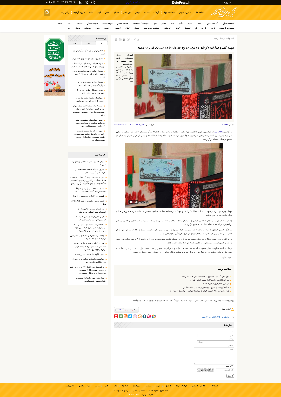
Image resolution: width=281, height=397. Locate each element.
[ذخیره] (124, 39)
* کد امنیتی (229, 366)
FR (66, 2)
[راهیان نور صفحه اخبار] (54, 80)
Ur (54, 2)
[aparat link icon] (149, 316)
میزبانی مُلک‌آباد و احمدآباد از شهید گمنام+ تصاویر (209, 280)
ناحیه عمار (199, 300)
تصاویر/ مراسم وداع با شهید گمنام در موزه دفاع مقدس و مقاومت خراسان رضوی (198, 291)
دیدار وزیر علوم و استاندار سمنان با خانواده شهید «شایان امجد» (91, 279)
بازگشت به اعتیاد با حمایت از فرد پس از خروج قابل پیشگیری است (89, 260)
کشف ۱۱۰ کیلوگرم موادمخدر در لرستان (88, 196)
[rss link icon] (125, 316)
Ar (46, 2)
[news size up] (138, 39)
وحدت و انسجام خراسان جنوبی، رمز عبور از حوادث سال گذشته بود (88, 237)
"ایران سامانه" (134, 394)
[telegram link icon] (130, 316)
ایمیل (231, 338)
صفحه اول (214, 386)
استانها (231, 38)
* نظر (231, 345)
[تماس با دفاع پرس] (87, 2)
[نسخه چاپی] (116, 39)
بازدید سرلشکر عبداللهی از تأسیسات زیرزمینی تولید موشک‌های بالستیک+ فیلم (88, 65)
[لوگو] (223, 18)
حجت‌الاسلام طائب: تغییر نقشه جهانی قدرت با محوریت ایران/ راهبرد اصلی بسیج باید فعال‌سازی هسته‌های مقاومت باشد (89, 110)
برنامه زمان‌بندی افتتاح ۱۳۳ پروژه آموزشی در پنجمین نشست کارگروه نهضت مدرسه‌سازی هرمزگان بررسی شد (88, 270)
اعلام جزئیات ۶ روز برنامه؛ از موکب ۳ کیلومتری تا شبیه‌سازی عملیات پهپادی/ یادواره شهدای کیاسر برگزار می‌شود (90, 227)
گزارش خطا (226, 309)
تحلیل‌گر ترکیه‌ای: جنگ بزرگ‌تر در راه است (89, 52)
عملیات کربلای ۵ (161, 300)
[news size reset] (133, 39)
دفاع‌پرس (218, 131)
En (50, 2)
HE (62, 2)
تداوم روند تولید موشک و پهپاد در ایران (87, 58)
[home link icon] (116, 316)
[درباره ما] (93, 2)
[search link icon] (121, 316)
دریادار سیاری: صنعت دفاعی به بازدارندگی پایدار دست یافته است (91, 83)
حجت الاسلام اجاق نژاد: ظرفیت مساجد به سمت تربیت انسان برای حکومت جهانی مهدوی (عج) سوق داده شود (88, 246)
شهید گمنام (174, 300)
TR (70, 2)
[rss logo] (80, 3)
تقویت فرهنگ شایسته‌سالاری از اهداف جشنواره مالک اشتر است (205, 276)
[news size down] (128, 39)
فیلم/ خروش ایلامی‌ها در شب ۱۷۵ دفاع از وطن (88, 202)
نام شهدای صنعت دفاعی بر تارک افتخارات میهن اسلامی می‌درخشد (92, 210)
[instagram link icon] (135, 316)
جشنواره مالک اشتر (213, 300)
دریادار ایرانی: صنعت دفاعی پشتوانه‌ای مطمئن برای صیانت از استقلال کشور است (88, 74)
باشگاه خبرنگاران (133, 2)
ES (58, 2)
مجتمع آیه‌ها (137, 300)
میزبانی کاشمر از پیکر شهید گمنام (216, 283)
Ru (75, 2)
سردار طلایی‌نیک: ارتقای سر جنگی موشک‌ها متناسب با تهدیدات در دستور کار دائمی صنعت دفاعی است (89, 123)
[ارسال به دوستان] (120, 39)
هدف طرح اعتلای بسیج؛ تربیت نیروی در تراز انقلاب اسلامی (206, 287)
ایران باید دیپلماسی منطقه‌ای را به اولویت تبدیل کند (88, 163)
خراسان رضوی (219, 38)
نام (232, 332)
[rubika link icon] (154, 316)
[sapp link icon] (144, 316)
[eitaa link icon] (140, 316)
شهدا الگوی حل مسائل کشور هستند (89, 254)
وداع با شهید (149, 300)
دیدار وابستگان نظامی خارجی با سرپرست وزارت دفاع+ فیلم (91, 91)
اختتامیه (184, 300)
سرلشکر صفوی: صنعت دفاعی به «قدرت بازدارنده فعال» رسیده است (90, 99)
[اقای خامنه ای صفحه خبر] (54, 50)
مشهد (191, 300)
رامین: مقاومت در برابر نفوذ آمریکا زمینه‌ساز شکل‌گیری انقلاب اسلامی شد (90, 190)
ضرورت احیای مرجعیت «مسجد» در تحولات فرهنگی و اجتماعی (90, 171)
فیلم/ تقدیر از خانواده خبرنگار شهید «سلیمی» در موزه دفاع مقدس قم (91, 218)
